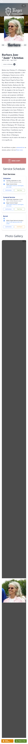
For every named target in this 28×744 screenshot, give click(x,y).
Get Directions (8, 190)
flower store (19, 150)
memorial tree (21, 147)
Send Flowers (19, 226)
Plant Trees (19, 190)
